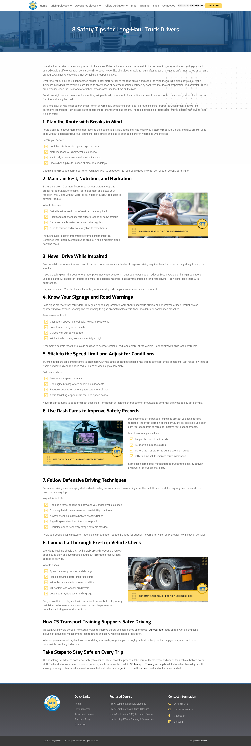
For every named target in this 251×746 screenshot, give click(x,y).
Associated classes (86, 5)
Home (43, 5)
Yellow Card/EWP (114, 5)
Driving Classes (60, 5)
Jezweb (203, 741)
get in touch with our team (134, 668)
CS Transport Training (142, 664)
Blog (133, 5)
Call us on (190, 5)
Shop (156, 5)
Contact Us (168, 5)
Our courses (156, 629)
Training (144, 5)
